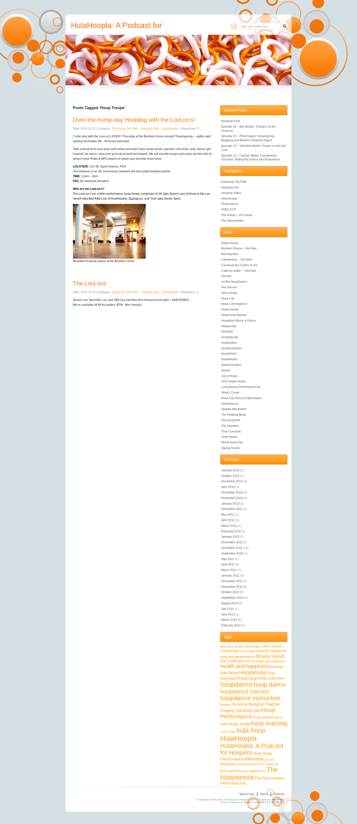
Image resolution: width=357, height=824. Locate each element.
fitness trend (269, 656)
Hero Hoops (229, 293)
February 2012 (231, 531)
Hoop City (227, 298)
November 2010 (232, 586)
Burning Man (229, 254)
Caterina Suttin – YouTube (238, 270)
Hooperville (229, 326)
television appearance (250, 771)
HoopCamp (247, 678)
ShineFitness (229, 403)
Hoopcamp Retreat (233, 315)
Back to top (246, 794)
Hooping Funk (230, 121)
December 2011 (231, 542)
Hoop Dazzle (229, 309)
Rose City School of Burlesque (241, 398)
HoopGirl (227, 331)
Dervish (226, 276)
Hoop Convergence (234, 304)
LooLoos (269, 759)
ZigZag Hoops (230, 448)
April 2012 (228, 520)
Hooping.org (229, 337)
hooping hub (231, 710)
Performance (229, 204)
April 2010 (228, 614)
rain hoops (242, 764)
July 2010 (227, 609)
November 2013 (232, 498)
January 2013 (230, 503)
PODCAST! (228, 209)
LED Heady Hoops (233, 381)
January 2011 (230, 575)
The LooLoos (89, 283)
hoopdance (236, 684)
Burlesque (253, 646)
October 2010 (230, 592)
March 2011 (229, 570)
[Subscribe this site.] (234, 26)
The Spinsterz (230, 426)
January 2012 (230, 536)
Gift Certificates (232, 661)
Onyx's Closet (230, 392)
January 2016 (230, 470)
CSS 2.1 (263, 802)
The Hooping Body (233, 414)
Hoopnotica (229, 342)
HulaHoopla (170, 128)
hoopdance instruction (250, 698)
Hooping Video (231, 193)
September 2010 (232, 597)
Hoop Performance (247, 713)
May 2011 (227, 559)
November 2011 (231, 548)
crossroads (247, 651)
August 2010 (229, 603)
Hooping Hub (150, 128)
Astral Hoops (229, 243)
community (229, 651)
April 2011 (228, 564)
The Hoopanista (249, 773)
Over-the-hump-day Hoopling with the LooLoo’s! (134, 119)
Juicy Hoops (229, 376)
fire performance (242, 657)
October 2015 (230, 476)
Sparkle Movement (233, 409)
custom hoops (268, 650)
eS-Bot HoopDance (234, 281)
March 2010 (229, 620)
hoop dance (270, 684)
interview (253, 759)
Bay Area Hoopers (233, 646)
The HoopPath (230, 420)
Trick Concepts (231, 431)
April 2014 (228, 487)
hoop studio (240, 723)
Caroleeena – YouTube (236, 259)
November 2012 (232, 509)
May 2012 (227, 514)
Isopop (225, 370)
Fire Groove (229, 287)
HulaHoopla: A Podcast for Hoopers (251, 749)
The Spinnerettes (232, 220)
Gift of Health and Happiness (266, 661)
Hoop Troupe (228, 731)
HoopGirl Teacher (264, 704)
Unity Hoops (229, 436)
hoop (233, 672)
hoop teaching (269, 723)
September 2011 (232, 553)
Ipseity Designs (231, 365)
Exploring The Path (125, 128)
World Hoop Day (232, 442)
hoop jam (252, 710)
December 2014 (232, 481)
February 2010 (231, 625)
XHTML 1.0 (278, 802)
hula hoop (251, 730)
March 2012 (229, 525)
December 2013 (232, 492)
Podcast (278, 794)
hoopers (225, 704)
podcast (227, 764)
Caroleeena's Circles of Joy (239, 265)
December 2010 (232, 581)
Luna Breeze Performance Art (240, 387)
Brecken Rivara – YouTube (239, 248)
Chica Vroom (271, 646)
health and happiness (245, 666)
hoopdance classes (244, 691)
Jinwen (248, 802)
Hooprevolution (231, 348)
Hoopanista (252, 672)
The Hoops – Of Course (236, 215)
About (264, 794)
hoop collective (271, 678)
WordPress (278, 799)
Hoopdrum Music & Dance (238, 320)
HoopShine (228, 353)
